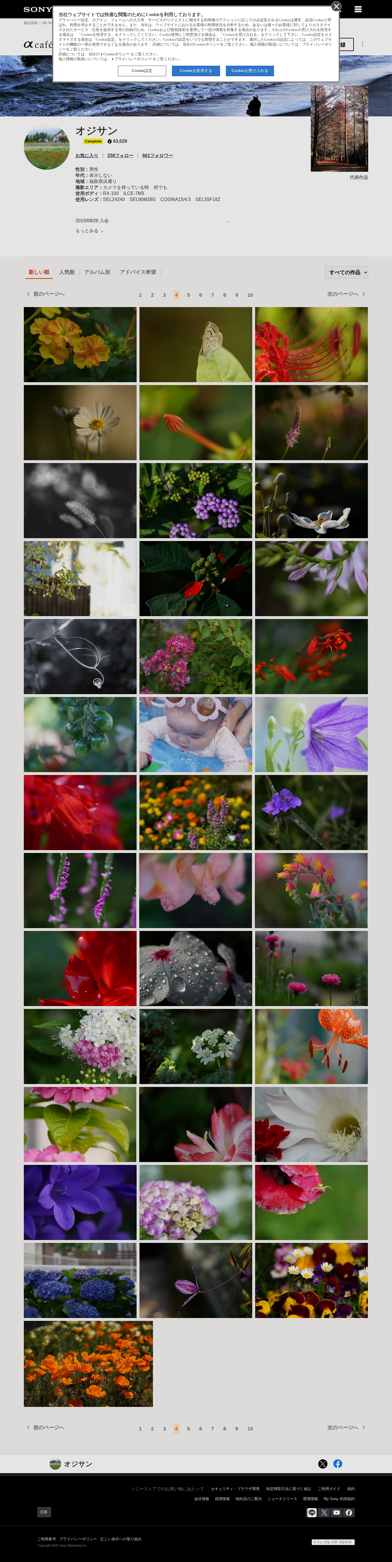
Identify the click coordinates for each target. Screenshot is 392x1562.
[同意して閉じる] (336, 6)
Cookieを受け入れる (250, 70)
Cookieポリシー (116, 54)
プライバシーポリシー (133, 59)
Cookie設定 (142, 70)
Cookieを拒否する (196, 70)
